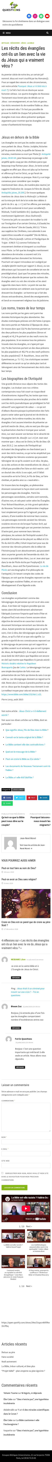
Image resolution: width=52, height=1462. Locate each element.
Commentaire (8, 1101)
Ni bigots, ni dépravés (31, 1393)
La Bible (30, 43)
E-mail (5, 1149)
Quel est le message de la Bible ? (21, 751)
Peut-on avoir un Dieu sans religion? (19, 879)
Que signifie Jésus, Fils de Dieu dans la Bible (26, 729)
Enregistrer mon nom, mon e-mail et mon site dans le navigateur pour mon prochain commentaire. (25, 1176)
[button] (29, 1226)
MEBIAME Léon (18, 959)
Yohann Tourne (11, 1393)
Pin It (33, 798)
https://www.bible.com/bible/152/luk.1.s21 (21, 694)
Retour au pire (8, 1352)
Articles (5, 43)
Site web (5, 1161)
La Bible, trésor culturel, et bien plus (18, 1366)
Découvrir (15, 43)
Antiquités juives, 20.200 (13, 192)
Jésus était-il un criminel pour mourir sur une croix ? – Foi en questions (28, 992)
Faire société (8, 1356)
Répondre (16, 978)
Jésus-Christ (18, 789)
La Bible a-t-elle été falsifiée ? (20, 777)
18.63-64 (11, 158)
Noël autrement (9, 1361)
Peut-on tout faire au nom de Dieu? (19, 868)
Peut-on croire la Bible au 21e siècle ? (23, 759)
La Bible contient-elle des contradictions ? (25, 744)
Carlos (23, 667)
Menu (8, 33)
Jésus (23, 43)
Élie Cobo (8, 1399)
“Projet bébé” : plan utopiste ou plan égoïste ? (23, 1370)
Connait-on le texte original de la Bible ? (24, 737)
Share (8, 798)
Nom (4, 1137)
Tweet (21, 798)
